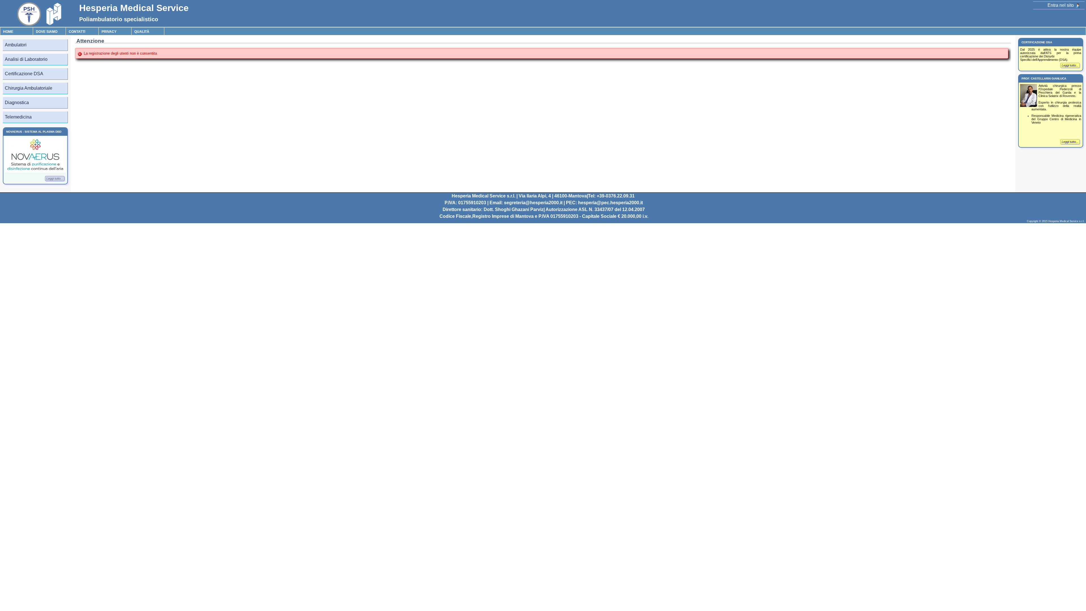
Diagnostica (17, 102)
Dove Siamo (46, 32)
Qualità (141, 32)
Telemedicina (18, 117)
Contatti (77, 32)
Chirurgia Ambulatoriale (28, 88)
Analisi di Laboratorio (26, 59)
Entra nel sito (1061, 5)
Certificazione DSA (24, 73)
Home (8, 32)
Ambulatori (16, 44)
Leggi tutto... (54, 178)
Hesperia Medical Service (134, 8)
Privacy (109, 32)
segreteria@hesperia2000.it (533, 202)
